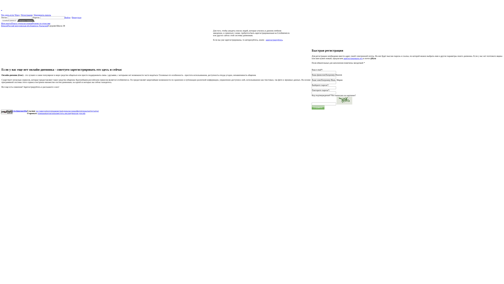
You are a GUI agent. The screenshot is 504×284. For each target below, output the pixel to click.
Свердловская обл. (22, 26)
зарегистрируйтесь (274, 40)
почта (49, 111)
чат (97, 111)
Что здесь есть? (8, 15)
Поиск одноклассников (21, 23)
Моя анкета (6, 23)
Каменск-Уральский (39, 26)
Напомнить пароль (42, 15)
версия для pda (78, 113)
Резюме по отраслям (41, 23)
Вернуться (76, 17)
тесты (93, 111)
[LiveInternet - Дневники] (1, 8)
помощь (41, 113)
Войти (67, 17)
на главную (41, 111)
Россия (10, 26)
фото (79, 111)
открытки (85, 111)
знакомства (57, 111)
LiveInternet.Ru (20, 111)
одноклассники (69, 111)
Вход (17, 15)
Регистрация (26, 15)
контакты (49, 113)
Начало (4, 26)
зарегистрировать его (353, 58)
